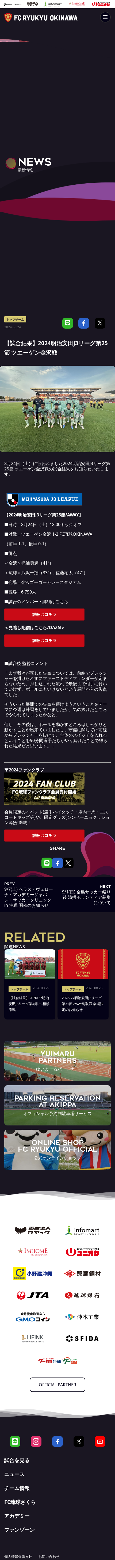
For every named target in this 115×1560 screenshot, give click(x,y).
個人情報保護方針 (18, 1556)
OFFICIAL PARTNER (57, 1385)
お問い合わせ (49, 1556)
